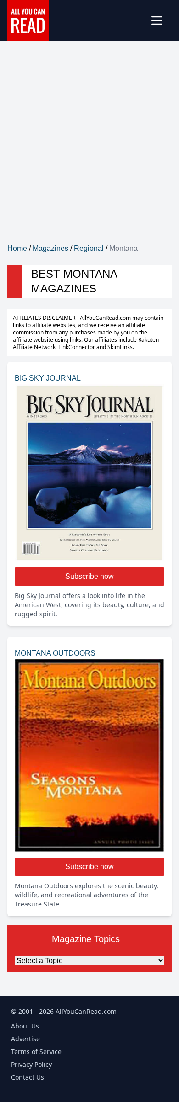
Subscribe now (89, 576)
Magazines (50, 248)
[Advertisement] (89, 149)
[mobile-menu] (161, 20)
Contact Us (27, 1077)
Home (17, 248)
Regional (89, 248)
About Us (25, 1026)
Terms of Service (36, 1051)
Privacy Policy (31, 1064)
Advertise (25, 1038)
